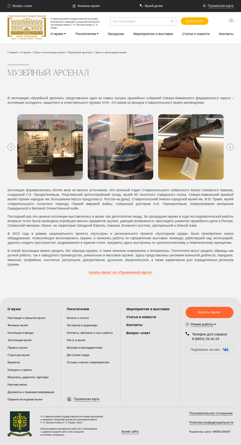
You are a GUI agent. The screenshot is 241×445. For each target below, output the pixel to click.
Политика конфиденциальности (211, 422)
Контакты (226, 34)
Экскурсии (116, 34)
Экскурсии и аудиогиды (82, 325)
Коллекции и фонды (21, 332)
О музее (56, 34)
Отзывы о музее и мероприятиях (88, 362)
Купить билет (195, 21)
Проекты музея (17, 347)
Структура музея (19, 355)
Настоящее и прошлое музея (26, 317)
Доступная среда (78, 355)
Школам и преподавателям (84, 347)
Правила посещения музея (25, 399)
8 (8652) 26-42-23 (205, 339)
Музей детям (153, 6)
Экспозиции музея (19, 340)
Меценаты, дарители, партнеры (28, 377)
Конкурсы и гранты (20, 369)
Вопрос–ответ (22, 6)
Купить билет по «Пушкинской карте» (120, 272)
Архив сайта (130, 431)
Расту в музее (76, 340)
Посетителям (85, 34)
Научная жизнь (17, 384)
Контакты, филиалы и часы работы (90, 332)
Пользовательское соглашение (211, 413)
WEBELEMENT (221, 431)
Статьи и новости (196, 34)
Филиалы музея (89, 6)
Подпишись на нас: (205, 349)
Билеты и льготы (78, 317)
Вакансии (14, 362)
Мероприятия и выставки (153, 34)
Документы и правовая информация (31, 392)
